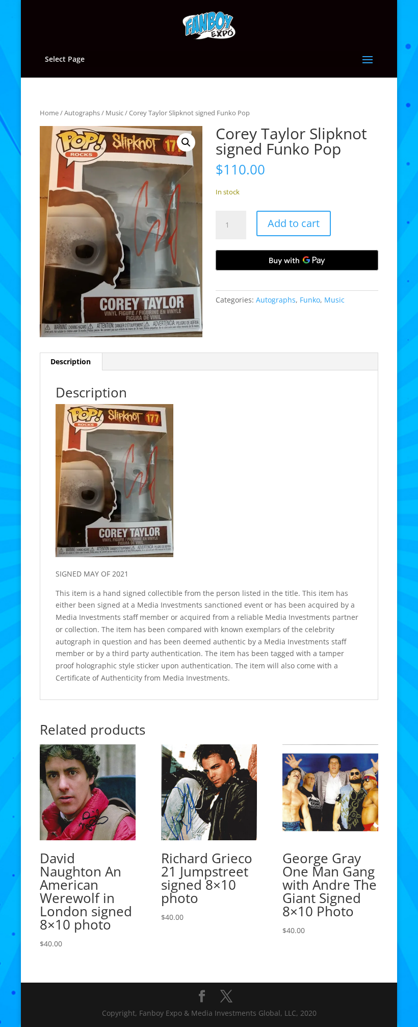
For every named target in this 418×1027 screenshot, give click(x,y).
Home (49, 112)
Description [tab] (70, 361)
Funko (310, 300)
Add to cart (294, 223)
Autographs (82, 112)
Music (114, 112)
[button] (186, 142)
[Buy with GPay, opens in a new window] (297, 260)
